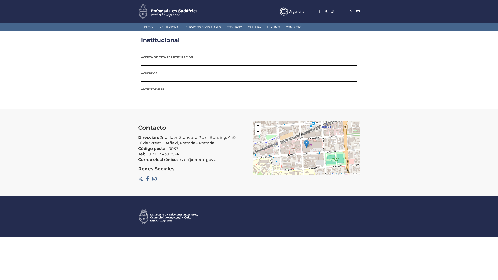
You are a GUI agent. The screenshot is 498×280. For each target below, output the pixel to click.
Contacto (294, 27)
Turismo (273, 27)
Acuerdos (149, 73)
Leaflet (335, 174)
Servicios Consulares (203, 27)
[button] (306, 144)
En (350, 11)
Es (358, 11)
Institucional (169, 27)
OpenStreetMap (346, 174)
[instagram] (332, 11)
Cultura (254, 27)
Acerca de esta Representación (167, 57)
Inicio (148, 27)
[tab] (249, 57)
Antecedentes (152, 89)
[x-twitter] (326, 11)
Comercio (234, 27)
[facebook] (320, 11)
